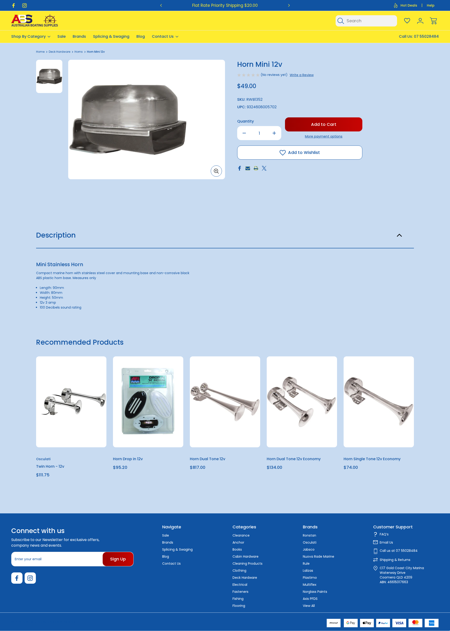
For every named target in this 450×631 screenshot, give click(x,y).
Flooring (238, 605)
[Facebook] (13, 5)
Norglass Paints (315, 591)
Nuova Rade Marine (318, 556)
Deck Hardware (244, 577)
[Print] (256, 168)
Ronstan (309, 535)
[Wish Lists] (407, 20)
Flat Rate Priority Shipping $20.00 (225, 5)
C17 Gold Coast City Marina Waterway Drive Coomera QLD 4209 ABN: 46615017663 (402, 575)
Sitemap (70, 622)
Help (431, 5)
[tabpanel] (49, 76)
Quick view (85, 371)
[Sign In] (420, 20)
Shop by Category (28, 36)
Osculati (309, 542)
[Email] (247, 168)
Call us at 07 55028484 (399, 550)
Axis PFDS (310, 598)
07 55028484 (426, 36)
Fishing (238, 598)
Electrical (239, 584)
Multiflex (309, 584)
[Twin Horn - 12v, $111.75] (71, 401)
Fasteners (240, 591)
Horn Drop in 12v (128, 459)
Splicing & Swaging (111, 36)
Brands (79, 36)
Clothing (239, 570)
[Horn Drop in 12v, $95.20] (148, 401)
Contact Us (163, 36)
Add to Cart (71, 436)
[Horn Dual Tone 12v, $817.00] (225, 401)
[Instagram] (24, 5)
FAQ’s (384, 534)
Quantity (245, 121)
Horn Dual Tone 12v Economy (294, 459)
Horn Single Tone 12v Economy (372, 459)
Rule (306, 563)
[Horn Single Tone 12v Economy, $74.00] (379, 401)
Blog (140, 36)
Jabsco (309, 549)
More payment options (323, 136)
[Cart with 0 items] (433, 20)
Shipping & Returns (395, 559)
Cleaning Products (247, 563)
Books (237, 549)
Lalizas (308, 570)
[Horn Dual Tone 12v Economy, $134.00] (302, 401)
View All (309, 605)
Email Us (386, 542)
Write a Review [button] (302, 75)
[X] (264, 168)
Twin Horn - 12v (50, 466)
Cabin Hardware (245, 556)
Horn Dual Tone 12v (207, 459)
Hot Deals (409, 5)
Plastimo (310, 577)
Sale (61, 36)
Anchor (238, 542)
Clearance (241, 535)
